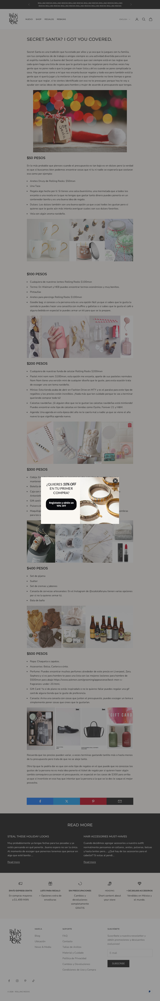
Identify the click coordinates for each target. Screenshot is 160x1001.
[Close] (115, 481)
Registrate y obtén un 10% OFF (61, 504)
